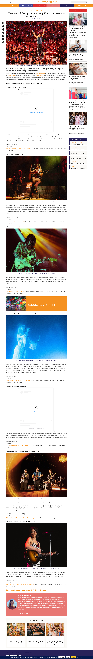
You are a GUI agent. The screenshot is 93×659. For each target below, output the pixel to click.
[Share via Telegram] (3, 26)
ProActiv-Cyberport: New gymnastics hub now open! (77, 101)
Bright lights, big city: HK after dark (41, 305)
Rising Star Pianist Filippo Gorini (80, 163)
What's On (31, 302)
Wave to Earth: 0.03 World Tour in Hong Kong (18, 149)
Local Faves (16, 639)
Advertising (72, 653)
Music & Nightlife (36, 10)
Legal (85, 653)
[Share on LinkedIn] (3, 39)
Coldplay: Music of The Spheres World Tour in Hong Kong (21, 518)
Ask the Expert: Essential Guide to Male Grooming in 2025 (77, 78)
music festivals (39, 75)
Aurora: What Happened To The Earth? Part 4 (18, 380)
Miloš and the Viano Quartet (79, 168)
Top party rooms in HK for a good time (35, 642)
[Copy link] (3, 23)
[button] (17, 5)
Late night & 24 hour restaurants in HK (16, 642)
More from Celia (23, 613)
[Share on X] (3, 36)
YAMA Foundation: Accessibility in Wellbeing (77, 55)
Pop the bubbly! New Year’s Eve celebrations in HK (55, 643)
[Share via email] (3, 42)
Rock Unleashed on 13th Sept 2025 (80, 158)
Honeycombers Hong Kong (46, 2)
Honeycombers (14, 653)
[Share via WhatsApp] (3, 29)
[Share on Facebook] (3, 33)
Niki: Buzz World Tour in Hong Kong (15, 221)
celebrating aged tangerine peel (80, 149)
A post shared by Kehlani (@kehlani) (36, 428)
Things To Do (36, 639)
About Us (65, 653)
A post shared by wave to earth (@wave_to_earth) (36, 129)
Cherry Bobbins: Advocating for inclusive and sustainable (77, 128)
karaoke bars (11, 75)
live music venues (40, 73)
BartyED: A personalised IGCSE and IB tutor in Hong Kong (77, 28)
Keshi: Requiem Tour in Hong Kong (15, 291)
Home (59, 653)
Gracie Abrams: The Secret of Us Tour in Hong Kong (20, 584)
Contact (80, 653)
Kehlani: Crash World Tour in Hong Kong (17, 445)
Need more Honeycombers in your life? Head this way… (26, 590)
